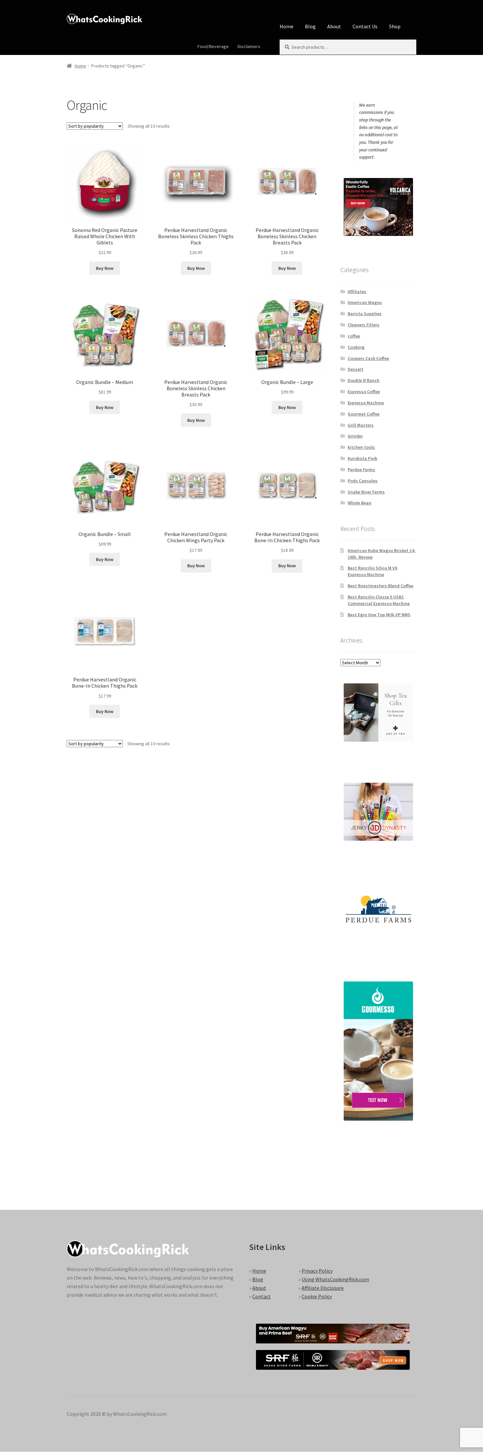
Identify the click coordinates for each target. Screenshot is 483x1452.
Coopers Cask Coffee (368, 358)
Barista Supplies (364, 314)
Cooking (356, 347)
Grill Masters (361, 425)
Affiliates (357, 291)
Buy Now (104, 268)
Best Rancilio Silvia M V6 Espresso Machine (372, 571)
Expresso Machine (366, 403)
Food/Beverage (213, 46)
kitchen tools (361, 447)
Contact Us (365, 26)
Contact (261, 1296)
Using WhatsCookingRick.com (335, 1279)
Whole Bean (359, 503)
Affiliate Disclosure (323, 1288)
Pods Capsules (363, 481)
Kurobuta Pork (362, 458)
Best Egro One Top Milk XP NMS (379, 615)
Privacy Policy (317, 1270)
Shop (395, 26)
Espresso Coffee (364, 392)
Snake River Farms (366, 492)
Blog (310, 26)
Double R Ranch (364, 380)
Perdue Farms (361, 469)
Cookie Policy (317, 1296)
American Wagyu (365, 302)
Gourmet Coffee (364, 414)
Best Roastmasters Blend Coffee (380, 586)
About (334, 26)
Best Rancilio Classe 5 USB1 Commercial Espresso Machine (379, 600)
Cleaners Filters (364, 325)
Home (286, 26)
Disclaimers (249, 46)
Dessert (355, 369)
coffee (354, 336)
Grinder (355, 436)
